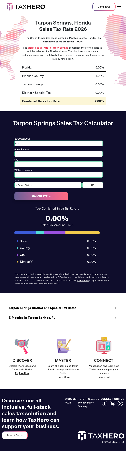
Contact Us (104, 6)
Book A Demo (14, 435)
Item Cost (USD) (22, 138)
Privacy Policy (86, 402)
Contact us (83, 280)
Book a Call (104, 377)
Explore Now (22, 373)
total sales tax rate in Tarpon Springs (48, 47)
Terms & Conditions (89, 398)
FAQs (68, 402)
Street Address (21, 149)
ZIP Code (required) (23, 170)
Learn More (63, 377)
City (16, 159)
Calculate (40, 196)
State (16, 180)
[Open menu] (120, 6)
